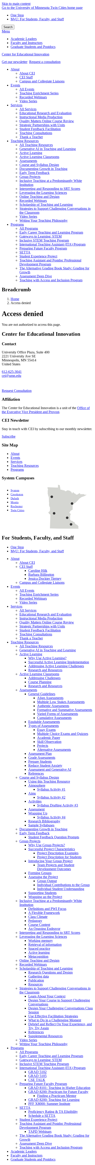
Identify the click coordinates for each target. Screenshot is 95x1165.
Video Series (28, 602)
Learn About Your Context (46, 996)
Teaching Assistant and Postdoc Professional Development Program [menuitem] (50, 262)
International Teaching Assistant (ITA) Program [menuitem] (52, 244)
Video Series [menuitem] (28, 101)
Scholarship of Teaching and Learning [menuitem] (46, 204)
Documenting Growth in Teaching (43, 829)
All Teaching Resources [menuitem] (36, 145)
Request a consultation (45, 62)
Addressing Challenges (44, 678)
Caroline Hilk (37, 570)
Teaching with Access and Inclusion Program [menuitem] (50, 280)
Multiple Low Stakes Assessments (61, 702)
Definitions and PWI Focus (47, 909)
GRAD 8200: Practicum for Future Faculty (58, 1092)
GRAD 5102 (37, 1072)
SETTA (24, 1108)
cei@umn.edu (11, 376)
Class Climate (38, 917)
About (15, 454)
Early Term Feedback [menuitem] (34, 173)
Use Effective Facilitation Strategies (53, 1016)
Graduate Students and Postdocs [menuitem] (33, 47)
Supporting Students (42, 893)
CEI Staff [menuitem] (26, 77)
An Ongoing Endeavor (44, 928)
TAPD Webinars (39, 1131)
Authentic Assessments (53, 706)
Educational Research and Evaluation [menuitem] (45, 113)
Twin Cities (17, 510)
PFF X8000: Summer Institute (49, 1104)
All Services (27, 610)
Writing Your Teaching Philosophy (43, 1044)
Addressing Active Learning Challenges (56, 666)
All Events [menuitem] (26, 89)
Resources (35, 984)
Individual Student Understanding (60, 889)
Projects (42, 745)
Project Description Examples (57, 853)
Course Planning (39, 682)
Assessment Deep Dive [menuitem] (35, 276)
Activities (35, 801)
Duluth (15, 498)
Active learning (39, 952)
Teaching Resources (25, 465)
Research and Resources (45, 670)
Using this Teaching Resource (49, 781)
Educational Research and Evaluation (45, 614)
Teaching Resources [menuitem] (25, 141)
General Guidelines (41, 694)
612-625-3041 (12, 372)
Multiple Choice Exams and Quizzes (62, 734)
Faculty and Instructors (26, 1155)
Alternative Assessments (54, 749)
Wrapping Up (37, 813)
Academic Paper (48, 738)
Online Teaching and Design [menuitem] (39, 196)
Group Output (47, 881)
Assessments (28, 690)
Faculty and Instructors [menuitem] (26, 43)
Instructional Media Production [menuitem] (41, 117)
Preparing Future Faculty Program (43, 1084)
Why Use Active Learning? (47, 658)
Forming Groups (39, 873)
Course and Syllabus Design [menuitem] (39, 165)
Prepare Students (40, 761)
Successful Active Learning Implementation (58, 662)
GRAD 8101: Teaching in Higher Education (59, 1088)
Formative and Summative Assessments (64, 710)
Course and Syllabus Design (39, 777)
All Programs (28, 1052)
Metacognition (38, 956)
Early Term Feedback (34, 833)
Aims (32, 793)
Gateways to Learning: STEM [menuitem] (40, 236)
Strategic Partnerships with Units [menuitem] (42, 125)
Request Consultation (17, 391)
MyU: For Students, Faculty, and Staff (37, 19)
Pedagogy (35, 921)
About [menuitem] (15, 69)
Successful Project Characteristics (51, 849)
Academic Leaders (24, 1151)
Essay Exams (46, 730)
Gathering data (38, 976)
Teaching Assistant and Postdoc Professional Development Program (50, 1125)
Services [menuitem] (16, 105)
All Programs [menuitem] (28, 228)
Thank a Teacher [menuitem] (31, 137)
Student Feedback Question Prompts (53, 837)
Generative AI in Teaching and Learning (47, 650)
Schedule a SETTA (41, 1115)
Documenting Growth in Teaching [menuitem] (43, 169)
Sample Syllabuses (41, 825)
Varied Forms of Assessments (57, 714)
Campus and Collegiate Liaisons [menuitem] (42, 81)
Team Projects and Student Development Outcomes (55, 867)
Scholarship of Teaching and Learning (46, 968)
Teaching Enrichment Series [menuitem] (39, 93)
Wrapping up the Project (45, 897)
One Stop (17, 15)
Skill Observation (49, 742)
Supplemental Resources (45, 1036)
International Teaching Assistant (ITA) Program (52, 1068)
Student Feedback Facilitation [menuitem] (40, 129)
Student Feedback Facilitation (40, 630)
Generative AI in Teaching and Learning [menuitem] (47, 149)
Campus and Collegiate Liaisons (42, 582)
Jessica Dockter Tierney (44, 578)
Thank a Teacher (31, 638)
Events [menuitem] (15, 85)
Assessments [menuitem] (28, 161)
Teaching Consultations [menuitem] (35, 133)
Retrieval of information (45, 944)
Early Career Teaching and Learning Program (51, 1056)
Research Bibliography (44, 821)
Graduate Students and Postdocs (33, 1159)
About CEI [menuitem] (27, 73)
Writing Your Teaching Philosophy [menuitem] (43, 220)
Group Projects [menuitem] (29, 177)
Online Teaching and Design (39, 960)
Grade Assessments (41, 757)
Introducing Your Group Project (50, 861)
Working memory (40, 940)
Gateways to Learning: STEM (40, 1060)
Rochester (17, 506)
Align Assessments (50, 698)
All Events (26, 590)
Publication (36, 980)
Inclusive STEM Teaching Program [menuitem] (44, 240)
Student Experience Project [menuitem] (38, 256)
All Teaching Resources (36, 646)
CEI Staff (26, 566)
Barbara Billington (41, 574)
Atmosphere (36, 785)
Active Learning (30, 654)
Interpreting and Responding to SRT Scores (49, 932)
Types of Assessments (43, 726)
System (15, 490)
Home (15, 299)
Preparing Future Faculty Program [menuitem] (43, 248)
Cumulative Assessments (54, 718)
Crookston (17, 494)
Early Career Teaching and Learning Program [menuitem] (51, 232)
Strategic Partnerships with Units (42, 626)
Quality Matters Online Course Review (46, 622)
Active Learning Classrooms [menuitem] (39, 157)
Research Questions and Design (50, 972)
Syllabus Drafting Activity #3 (57, 805)
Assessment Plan (40, 753)
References (36, 773)
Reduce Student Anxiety (45, 765)
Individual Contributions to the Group (63, 885)
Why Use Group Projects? (46, 845)
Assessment (36, 809)
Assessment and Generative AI (49, 769)
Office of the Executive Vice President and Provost (46, 410)
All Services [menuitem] (27, 109)
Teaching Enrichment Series (39, 594)
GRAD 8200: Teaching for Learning (54, 1100)
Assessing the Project (43, 877)
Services (16, 461)
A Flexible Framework (44, 913)
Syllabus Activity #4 (51, 817)
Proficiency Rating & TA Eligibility (53, 1112)
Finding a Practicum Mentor (56, 1096)
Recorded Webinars (33, 598)
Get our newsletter (14, 62)
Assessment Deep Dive (35, 1143)
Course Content (39, 925)
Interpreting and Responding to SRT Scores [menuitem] (49, 189)
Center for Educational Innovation (25, 54)
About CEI (27, 562)
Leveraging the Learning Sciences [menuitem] (43, 192)
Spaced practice (39, 948)
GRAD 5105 (37, 1076)
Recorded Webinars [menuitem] (33, 97)
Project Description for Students (59, 857)
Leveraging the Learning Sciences (43, 936)
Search (8, 27)
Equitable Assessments (44, 722)
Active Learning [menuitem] (30, 153)
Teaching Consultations (35, 634)
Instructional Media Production (41, 618)
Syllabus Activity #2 (51, 797)
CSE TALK (36, 1080)
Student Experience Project (38, 1119)
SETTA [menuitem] (24, 252)
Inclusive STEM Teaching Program (44, 1064)
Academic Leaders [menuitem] (24, 39)
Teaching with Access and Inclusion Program (50, 1147)
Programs (17, 469)
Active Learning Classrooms (39, 674)
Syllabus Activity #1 (51, 789)
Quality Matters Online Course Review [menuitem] (46, 121)
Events (15, 458)
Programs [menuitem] (17, 224)
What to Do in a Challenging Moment (54, 1020)
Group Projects (29, 841)
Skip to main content (16, 4)
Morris (15, 502)
